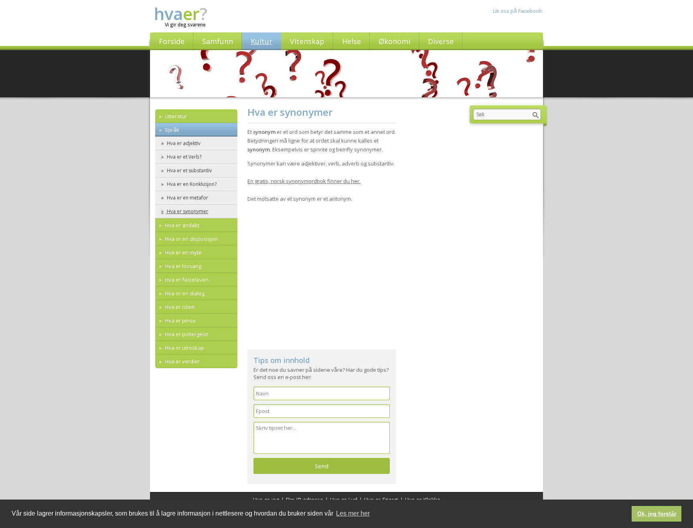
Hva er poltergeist (186, 334)
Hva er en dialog (184, 293)
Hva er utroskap (184, 347)
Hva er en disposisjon (191, 238)
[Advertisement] (321, 281)
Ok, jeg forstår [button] (656, 513)
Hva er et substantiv (189, 170)
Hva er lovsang (182, 266)
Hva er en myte (183, 252)
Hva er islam (179, 306)
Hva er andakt (181, 225)
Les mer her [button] (353, 513)
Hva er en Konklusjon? (191, 184)
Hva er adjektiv (183, 143)
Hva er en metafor (187, 197)
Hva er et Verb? (183, 156)
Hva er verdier (182, 361)
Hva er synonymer (187, 211)
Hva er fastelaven (186, 279)
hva (180, 13)
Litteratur (175, 116)
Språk (171, 129)
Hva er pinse (180, 320)
